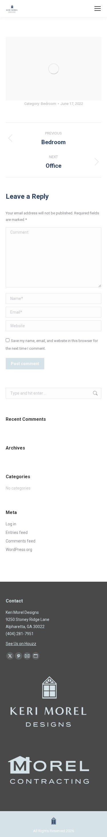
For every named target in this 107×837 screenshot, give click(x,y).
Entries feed (17, 532)
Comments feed (20, 541)
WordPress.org (19, 549)
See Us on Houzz (21, 643)
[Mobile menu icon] (97, 8)
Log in (11, 524)
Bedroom (48, 103)
